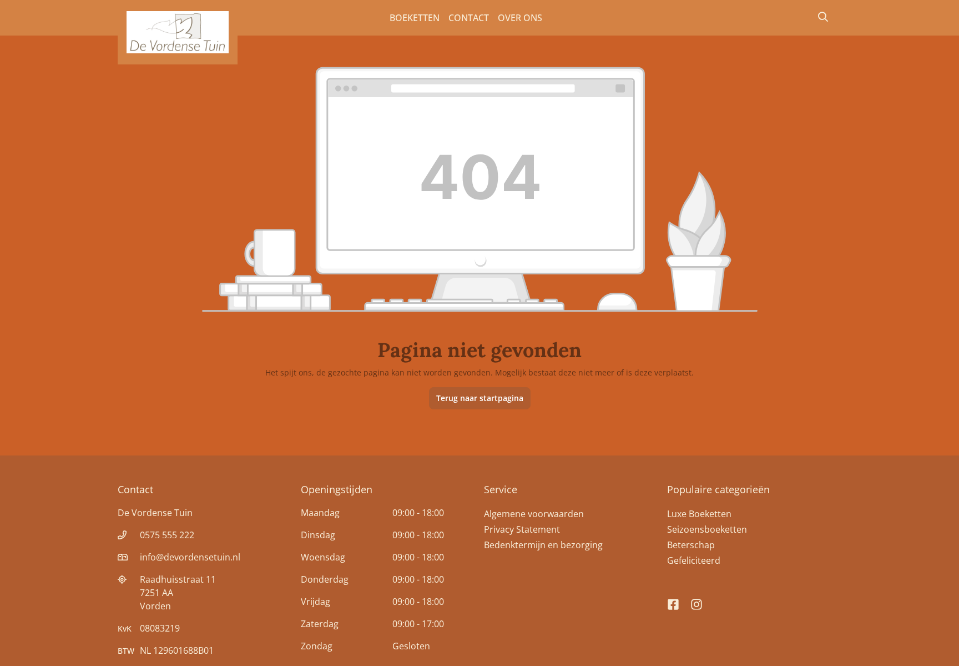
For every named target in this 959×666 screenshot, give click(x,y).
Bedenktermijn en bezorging (543, 545)
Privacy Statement (522, 529)
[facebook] (673, 599)
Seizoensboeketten (707, 529)
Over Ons (520, 18)
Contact (468, 18)
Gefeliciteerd (693, 560)
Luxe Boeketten (699, 514)
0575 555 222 (167, 535)
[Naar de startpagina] (178, 32)
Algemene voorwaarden (534, 514)
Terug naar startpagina (479, 398)
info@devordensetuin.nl (190, 557)
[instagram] (696, 599)
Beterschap (691, 545)
